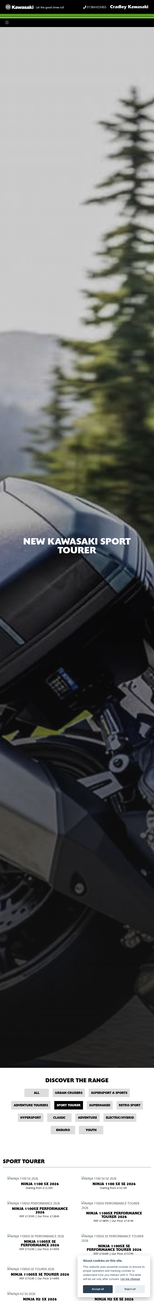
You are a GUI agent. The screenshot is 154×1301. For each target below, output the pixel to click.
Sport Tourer (69, 1105)
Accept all (98, 1288)
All (36, 1093)
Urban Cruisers (68, 1093)
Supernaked (99, 1105)
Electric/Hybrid (120, 1118)
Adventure (87, 1118)
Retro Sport (129, 1105)
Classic (59, 1118)
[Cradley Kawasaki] (35, 7)
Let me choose (130, 1279)
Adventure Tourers (31, 1105)
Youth (91, 1130)
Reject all (130, 1288)
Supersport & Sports (109, 1093)
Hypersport (30, 1118)
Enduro (63, 1130)
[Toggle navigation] (7, 22)
